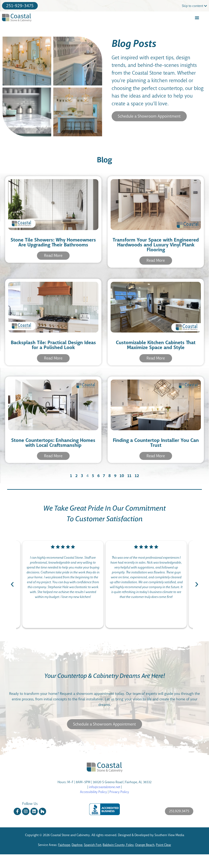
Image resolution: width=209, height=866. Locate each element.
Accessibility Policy (93, 792)
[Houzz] (42, 811)
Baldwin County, (114, 845)
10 (122, 475)
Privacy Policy (119, 792)
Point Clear (163, 845)
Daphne (77, 845)
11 (129, 475)
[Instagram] (25, 811)
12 (137, 475)
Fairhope (64, 845)
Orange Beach (145, 845)
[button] (196, 17)
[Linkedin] (34, 811)
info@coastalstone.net (104, 787)
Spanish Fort (92, 845)
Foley (130, 845)
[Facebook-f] (17, 811)
